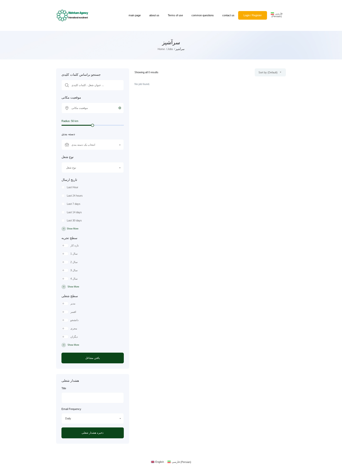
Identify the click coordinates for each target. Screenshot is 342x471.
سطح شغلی (69, 296)
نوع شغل (67, 157)
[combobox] (92, 144)
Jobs (170, 49)
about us (154, 15)
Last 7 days (73, 203)
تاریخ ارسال (69, 179)
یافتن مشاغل (92, 357)
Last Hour (72, 187)
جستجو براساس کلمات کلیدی (81, 74)
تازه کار (74, 245)
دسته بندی (68, 134)
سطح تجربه (69, 238)
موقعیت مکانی (71, 97)
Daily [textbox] (68, 418)
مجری (73, 328)
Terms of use (175, 15)
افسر (73, 311)
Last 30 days (74, 220)
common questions (202, 15)
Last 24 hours (75, 195)
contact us (228, 15)
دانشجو (74, 320)
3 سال (74, 270)
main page (135, 15)
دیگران (74, 336)
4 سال (74, 278)
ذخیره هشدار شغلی (92, 432)
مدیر (72, 303)
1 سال (74, 253)
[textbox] (90, 144)
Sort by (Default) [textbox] (268, 72)
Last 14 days (74, 212)
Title (63, 388)
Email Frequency (71, 408)
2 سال (74, 262)
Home (161, 49)
